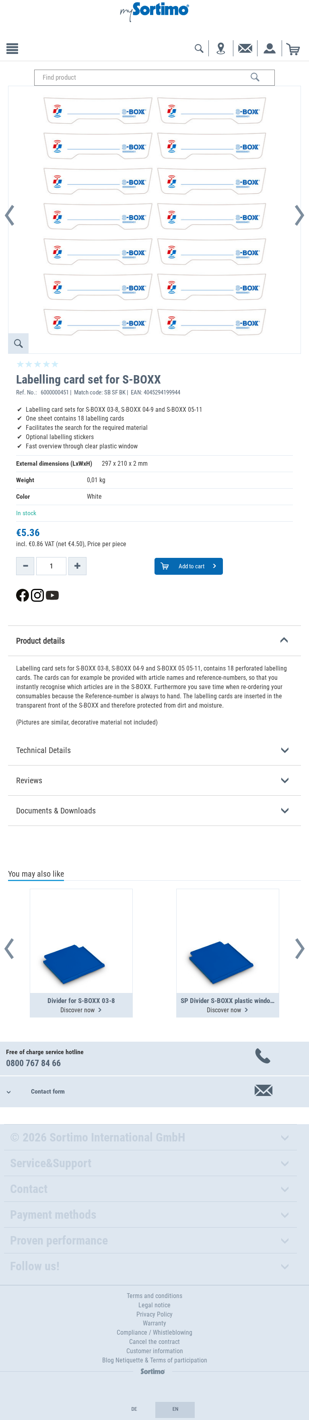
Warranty (154, 1323)
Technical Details (43, 750)
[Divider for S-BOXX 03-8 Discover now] (81, 921)
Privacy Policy (154, 1314)
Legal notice (154, 1305)
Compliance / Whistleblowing (154, 1332)
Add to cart (190, 566)
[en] (175, 1410)
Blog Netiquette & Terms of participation (154, 1360)
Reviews (29, 780)
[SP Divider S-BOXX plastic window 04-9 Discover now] (228, 921)
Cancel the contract (154, 1342)
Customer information (154, 1351)
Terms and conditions (154, 1296)
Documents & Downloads (56, 810)
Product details (40, 641)
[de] (134, 1410)
